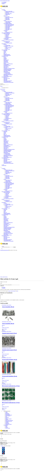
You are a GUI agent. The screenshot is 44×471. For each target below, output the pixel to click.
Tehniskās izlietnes (8, 22)
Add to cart (2, 285)
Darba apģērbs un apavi (5, 235)
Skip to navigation (2, 0)
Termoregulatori (8, 14)
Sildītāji (7, 173)
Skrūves (10, 321)
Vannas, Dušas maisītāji (9, 187)
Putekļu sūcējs (6, 60)
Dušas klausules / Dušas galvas (10, 24)
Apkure (5, 10)
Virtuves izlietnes (8, 180)
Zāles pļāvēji (7, 36)
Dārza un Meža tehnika (7, 33)
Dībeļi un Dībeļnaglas (8, 47)
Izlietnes (5, 20)
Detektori (7, 197)
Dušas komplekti (8, 26)
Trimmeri (7, 194)
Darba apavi (5, 77)
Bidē (6, 31)
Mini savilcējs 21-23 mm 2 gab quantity (5, 284)
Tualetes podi (5, 30)
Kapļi (4, 211)
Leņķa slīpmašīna (6, 62)
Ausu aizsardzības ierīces (7, 81)
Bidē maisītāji (7, 29)
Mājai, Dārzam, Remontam (5, 113)
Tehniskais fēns (6, 61)
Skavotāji (5, 57)
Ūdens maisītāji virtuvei (9, 106)
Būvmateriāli (4, 43)
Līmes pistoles (6, 224)
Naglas (8, 321)
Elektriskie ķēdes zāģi (8, 37)
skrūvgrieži (7, 422)
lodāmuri (7, 419)
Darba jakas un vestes (7, 78)
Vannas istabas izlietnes (9, 21)
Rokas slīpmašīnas (6, 140)
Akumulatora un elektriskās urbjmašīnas (9, 68)
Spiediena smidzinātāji (7, 54)
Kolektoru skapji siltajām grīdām (10, 170)
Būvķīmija (5, 44)
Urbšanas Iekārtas (6, 64)
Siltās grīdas (7, 12)
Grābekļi (5, 52)
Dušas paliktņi (7, 18)
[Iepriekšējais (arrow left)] (0, 470)
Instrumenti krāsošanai (7, 72)
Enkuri (6, 46)
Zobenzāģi (5, 58)
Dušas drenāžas (8, 19)
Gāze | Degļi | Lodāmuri (7, 70)
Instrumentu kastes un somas (8, 69)
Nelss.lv (2, 445)
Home (1, 250)
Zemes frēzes (7, 34)
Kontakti (3, 3)
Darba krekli (5, 79)
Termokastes (7, 42)
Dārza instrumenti (4, 130)
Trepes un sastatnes (6, 147)
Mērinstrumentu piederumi (7, 73)
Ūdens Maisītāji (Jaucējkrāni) (8, 23)
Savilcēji (7, 48)
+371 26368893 (4, 2)
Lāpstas (5, 51)
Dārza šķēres (5, 50)
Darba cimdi (5, 238)
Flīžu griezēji (5, 67)
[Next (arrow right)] (1, 470)
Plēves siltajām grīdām (9, 13)
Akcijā (3, 164)
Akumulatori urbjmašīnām (7, 228)
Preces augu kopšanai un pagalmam (8, 39)
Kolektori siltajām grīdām (9, 11)
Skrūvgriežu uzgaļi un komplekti (8, 74)
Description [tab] (3, 287)
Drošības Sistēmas (6, 38)
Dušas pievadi (7, 177)
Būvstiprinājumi (4, 250)
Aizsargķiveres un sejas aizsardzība (8, 82)
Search (3, 246)
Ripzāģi (5, 221)
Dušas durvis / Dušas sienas (9, 17)
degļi (6, 416)
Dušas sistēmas (8, 27)
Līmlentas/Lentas (8, 45)
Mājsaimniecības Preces (9, 421)
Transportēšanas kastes (7, 41)
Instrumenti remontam (5, 214)
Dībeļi (6, 425)
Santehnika (3, 9)
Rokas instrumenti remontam (8, 76)
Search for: (1, 83)
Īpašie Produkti (4, 165)
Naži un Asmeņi (8, 231)
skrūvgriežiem (7, 423)
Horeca (3, 40)
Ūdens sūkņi (7, 35)
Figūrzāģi (5, 59)
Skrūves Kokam (8, 207)
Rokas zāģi (5, 53)
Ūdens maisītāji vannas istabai (10, 25)
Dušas (4, 96)
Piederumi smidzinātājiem (7, 55)
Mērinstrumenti (6, 71)
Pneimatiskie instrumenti (7, 65)
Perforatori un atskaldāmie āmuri (8, 63)
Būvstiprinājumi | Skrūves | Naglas (8, 204)
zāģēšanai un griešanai (9, 424)
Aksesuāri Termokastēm (9, 123)
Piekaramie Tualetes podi (9, 190)
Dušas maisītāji (8, 28)
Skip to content (7, 0)
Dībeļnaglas (7, 417)
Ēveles (5, 56)
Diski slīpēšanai (6, 75)
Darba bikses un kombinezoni (8, 80)
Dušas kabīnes (7, 16)
